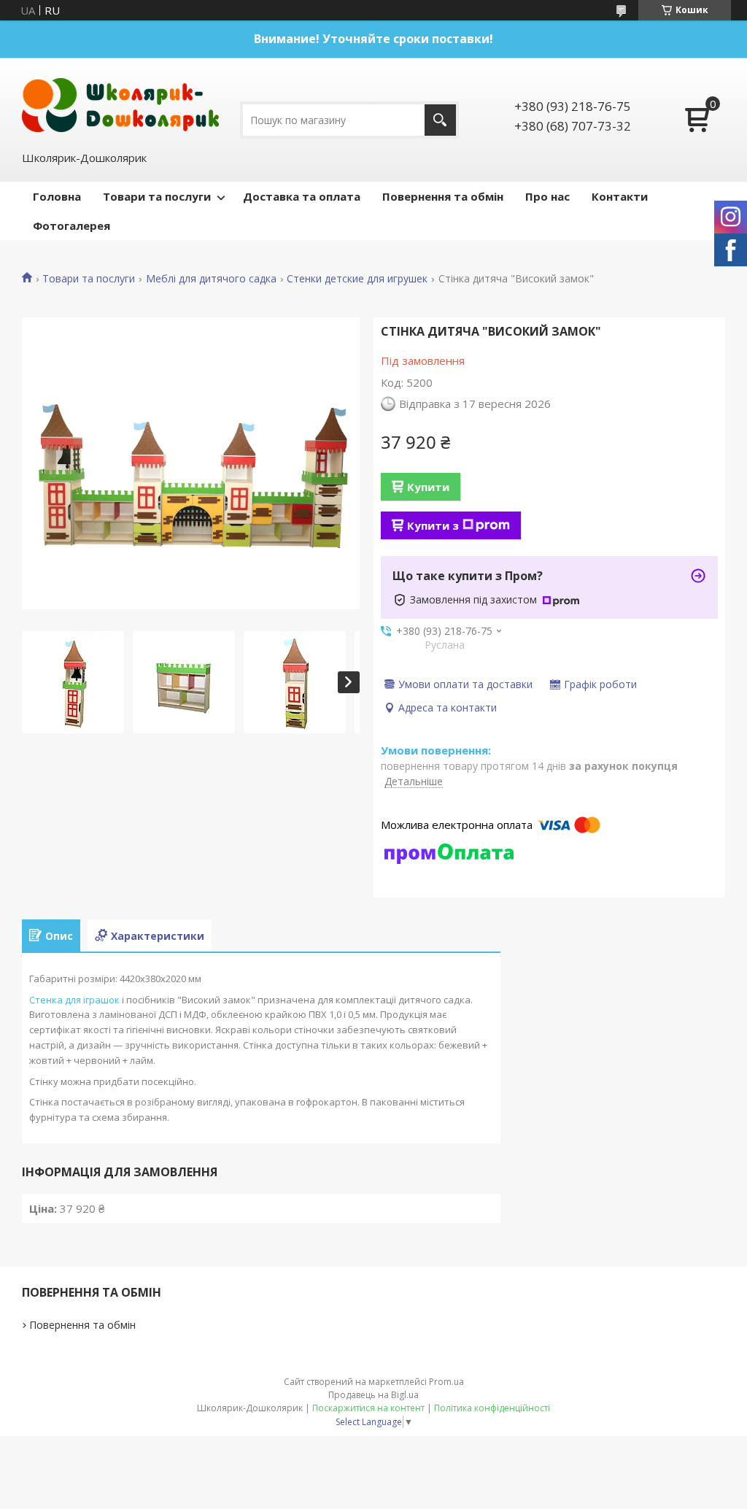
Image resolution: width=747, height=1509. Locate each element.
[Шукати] (440, 120)
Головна (57, 196)
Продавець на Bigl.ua (373, 1395)
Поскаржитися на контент (368, 1408)
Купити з (433, 525)
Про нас (547, 196)
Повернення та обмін (442, 196)
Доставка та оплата (301, 196)
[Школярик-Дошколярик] (120, 104)
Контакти (620, 196)
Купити (428, 486)
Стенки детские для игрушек (357, 278)
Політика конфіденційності (492, 1408)
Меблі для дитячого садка (211, 278)
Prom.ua (446, 1381)
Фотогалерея (71, 225)
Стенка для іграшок (74, 999)
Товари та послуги (157, 196)
